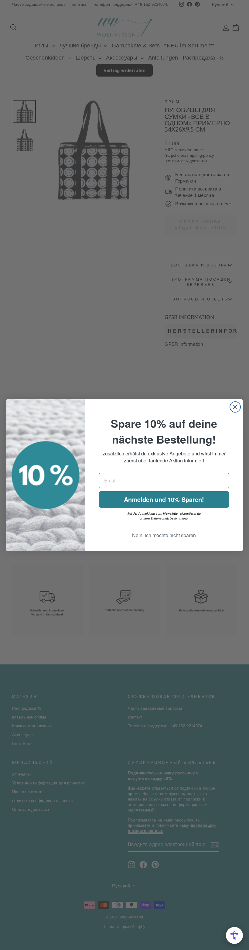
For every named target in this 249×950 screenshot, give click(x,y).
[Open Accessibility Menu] (234, 935)
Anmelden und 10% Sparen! (164, 499)
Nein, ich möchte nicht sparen (164, 535)
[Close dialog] (235, 407)
